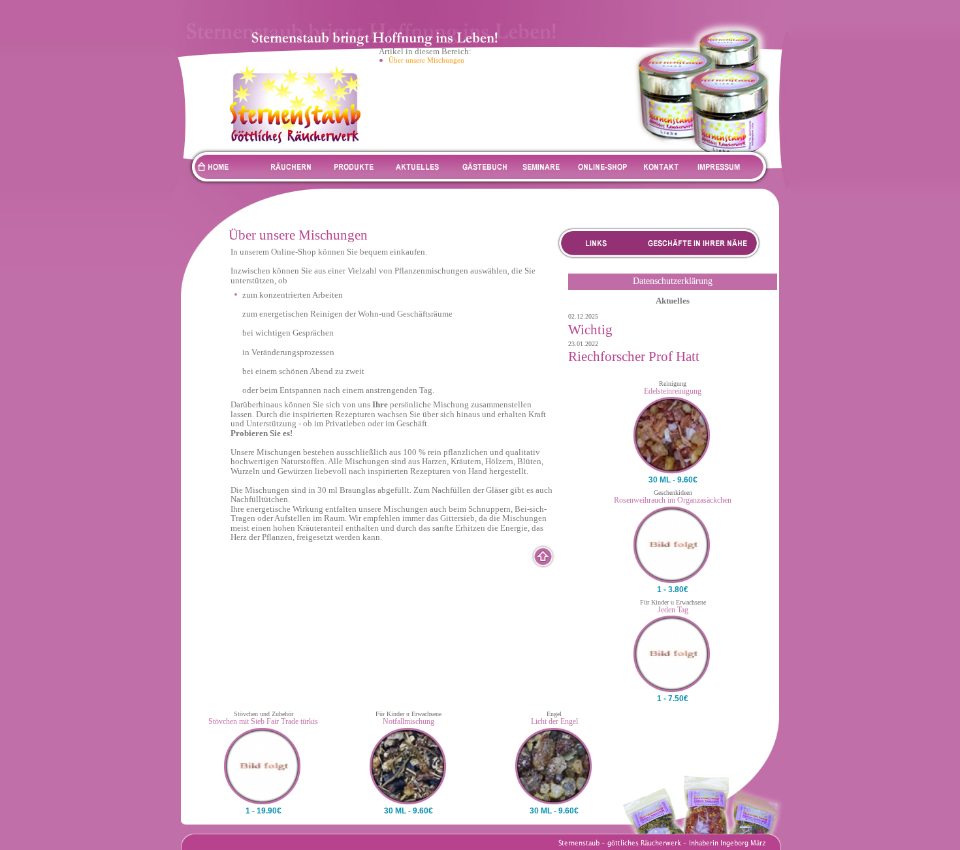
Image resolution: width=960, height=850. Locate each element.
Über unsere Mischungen (426, 60)
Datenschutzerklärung (672, 281)
